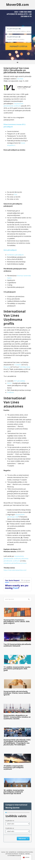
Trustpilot (17, 365)
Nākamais (22, 839)
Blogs (3, 852)
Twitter (27, 854)
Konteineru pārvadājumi (15, 255)
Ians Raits (20, 79)
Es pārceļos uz (9, 828)
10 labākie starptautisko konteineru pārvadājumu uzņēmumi (14, 767)
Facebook (21, 854)
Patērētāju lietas (24, 367)
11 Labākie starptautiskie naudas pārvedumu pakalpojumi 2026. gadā (17, 668)
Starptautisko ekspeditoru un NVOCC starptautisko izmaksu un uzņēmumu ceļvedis (17, 717)
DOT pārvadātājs (19, 381)
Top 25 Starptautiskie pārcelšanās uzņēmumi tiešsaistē (17, 645)
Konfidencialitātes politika (25, 852)
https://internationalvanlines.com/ (15, 570)
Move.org (7, 367)
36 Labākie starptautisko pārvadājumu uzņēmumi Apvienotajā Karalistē (14, 791)
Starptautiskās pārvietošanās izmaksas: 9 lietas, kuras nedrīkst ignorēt (17, 693)
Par (7, 852)
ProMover (10, 392)
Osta (15, 194)
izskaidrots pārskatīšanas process (15, 563)
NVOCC (9, 383)
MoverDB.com (17, 4)
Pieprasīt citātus (18, 46)
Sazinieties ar (12, 852)
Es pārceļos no (9, 820)
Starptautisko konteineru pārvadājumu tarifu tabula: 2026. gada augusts (17, 621)
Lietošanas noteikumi (11, 854)
